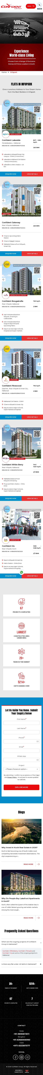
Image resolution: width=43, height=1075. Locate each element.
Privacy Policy (12, 777)
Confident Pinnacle (25, 951)
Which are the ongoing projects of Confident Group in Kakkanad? (19, 943)
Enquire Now (10, 174)
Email (21, 747)
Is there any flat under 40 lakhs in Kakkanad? (19, 964)
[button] (39, 6)
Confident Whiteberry (10, 951)
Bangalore (21, 1038)
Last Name (21, 728)
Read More (28, 864)
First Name (21, 719)
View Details (32, 174)
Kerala (21, 1032)
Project (21, 765)
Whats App (21, 756)
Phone (21, 738)
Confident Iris (7, 953)
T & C (37, 775)
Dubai (21, 1044)
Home (4, 72)
